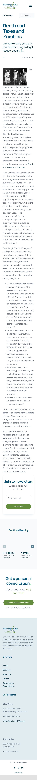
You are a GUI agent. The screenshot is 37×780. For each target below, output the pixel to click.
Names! (25, 552)
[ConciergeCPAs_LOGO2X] (10, 3)
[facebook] (15, 767)
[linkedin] (22, 767)
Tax (4, 57)
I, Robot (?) (9, 552)
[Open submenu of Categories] (12, 15)
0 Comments (8, 556)
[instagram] (18, 767)
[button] (4, 546)
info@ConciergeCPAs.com (14, 721)
